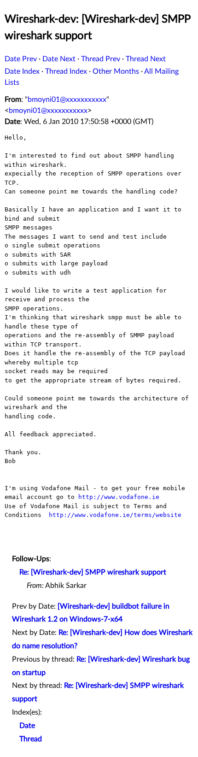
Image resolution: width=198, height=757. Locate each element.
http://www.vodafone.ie (118, 496)
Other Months (116, 71)
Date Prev (21, 59)
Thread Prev (100, 59)
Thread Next (146, 59)
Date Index (22, 71)
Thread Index (66, 71)
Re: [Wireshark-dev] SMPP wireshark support (92, 572)
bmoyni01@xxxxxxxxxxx (67, 99)
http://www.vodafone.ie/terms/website (115, 514)
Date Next (59, 59)
